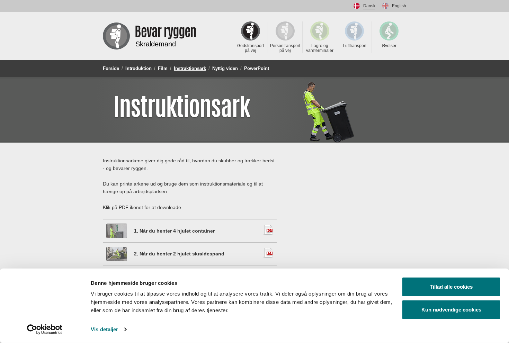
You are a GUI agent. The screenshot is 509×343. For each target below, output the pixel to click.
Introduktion (138, 68)
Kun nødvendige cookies (451, 309)
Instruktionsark (190, 68)
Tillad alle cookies (451, 287)
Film (163, 68)
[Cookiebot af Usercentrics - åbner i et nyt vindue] (45, 329)
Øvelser (389, 45)
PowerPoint (256, 68)
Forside (111, 68)
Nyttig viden (225, 68)
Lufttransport (354, 45)
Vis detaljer (104, 329)
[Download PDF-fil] (116, 231)
